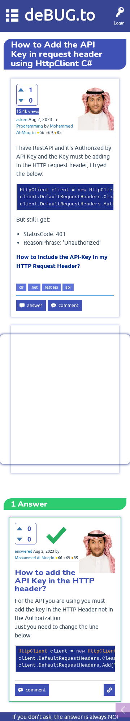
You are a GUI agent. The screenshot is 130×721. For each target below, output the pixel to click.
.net (34, 287)
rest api (51, 287)
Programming (29, 126)
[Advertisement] (65, 399)
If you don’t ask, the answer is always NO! (65, 716)
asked (21, 119)
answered (23, 551)
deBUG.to (60, 14)
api (68, 287)
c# (21, 287)
